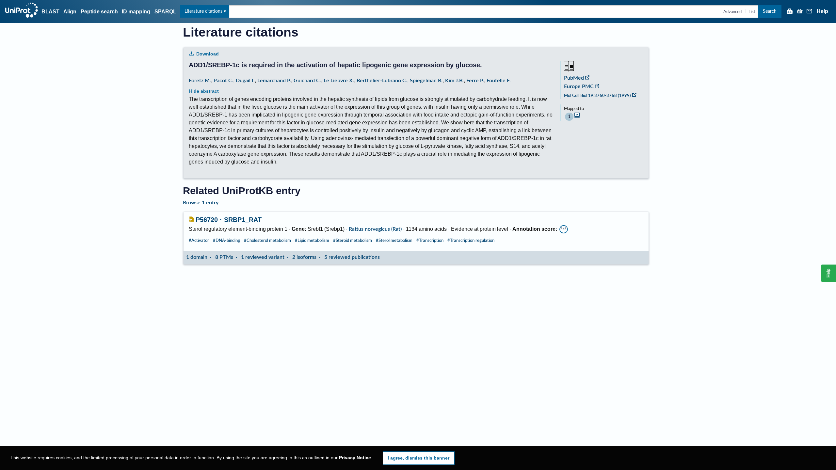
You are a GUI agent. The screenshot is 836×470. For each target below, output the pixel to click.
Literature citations (203, 11)
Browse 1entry (200, 202)
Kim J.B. (454, 80)
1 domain (196, 257)
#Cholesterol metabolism (267, 241)
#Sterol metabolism (394, 241)
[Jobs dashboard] (790, 11)
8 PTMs (224, 257)
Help (822, 11)
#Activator (199, 241)
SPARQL (165, 11)
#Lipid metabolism (312, 241)
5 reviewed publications (352, 257)
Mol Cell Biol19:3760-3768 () (597, 96)
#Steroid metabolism (352, 241)
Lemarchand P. (274, 80)
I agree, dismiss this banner (418, 458)
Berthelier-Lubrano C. (382, 80)
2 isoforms (304, 257)
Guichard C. (307, 80)
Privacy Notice (355, 457)
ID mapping (136, 11)
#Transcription (429, 241)
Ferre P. (475, 80)
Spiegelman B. (426, 80)
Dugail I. (245, 80)
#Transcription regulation (470, 241)
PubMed (574, 78)
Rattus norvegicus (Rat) (375, 229)
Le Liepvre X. (339, 80)
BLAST (50, 11)
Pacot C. (223, 80)
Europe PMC (579, 86)
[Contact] (809, 11)
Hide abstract (204, 91)
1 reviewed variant (262, 257)
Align (69, 11)
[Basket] (800, 11)
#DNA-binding (226, 241)
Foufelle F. (499, 80)
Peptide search (99, 11)
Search (770, 11)
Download (207, 53)
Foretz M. (200, 80)
